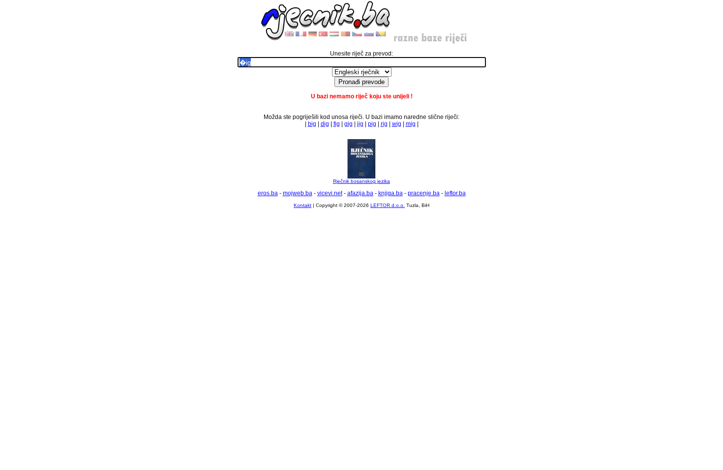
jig (360, 123)
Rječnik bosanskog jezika (361, 181)
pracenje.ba (424, 193)
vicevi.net (329, 193)
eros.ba (268, 193)
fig (336, 123)
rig (384, 123)
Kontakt (302, 205)
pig (372, 123)
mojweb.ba (297, 193)
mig (411, 123)
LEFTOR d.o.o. (387, 205)
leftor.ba (455, 193)
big (312, 123)
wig (396, 123)
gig (348, 123)
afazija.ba (360, 193)
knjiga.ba (390, 193)
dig (325, 123)
